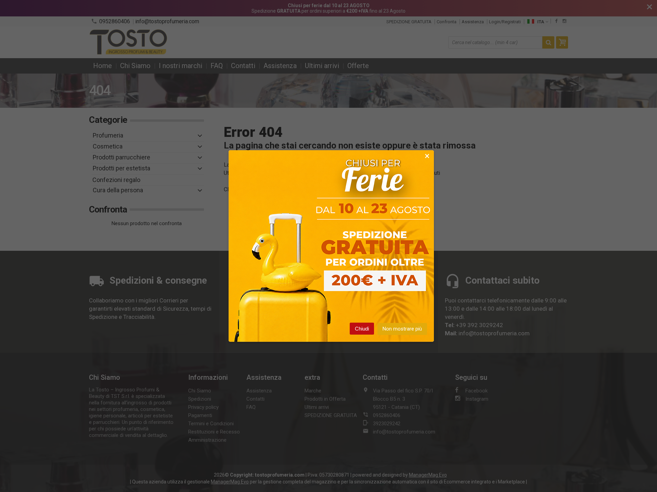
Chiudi (362, 329)
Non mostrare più (402, 329)
